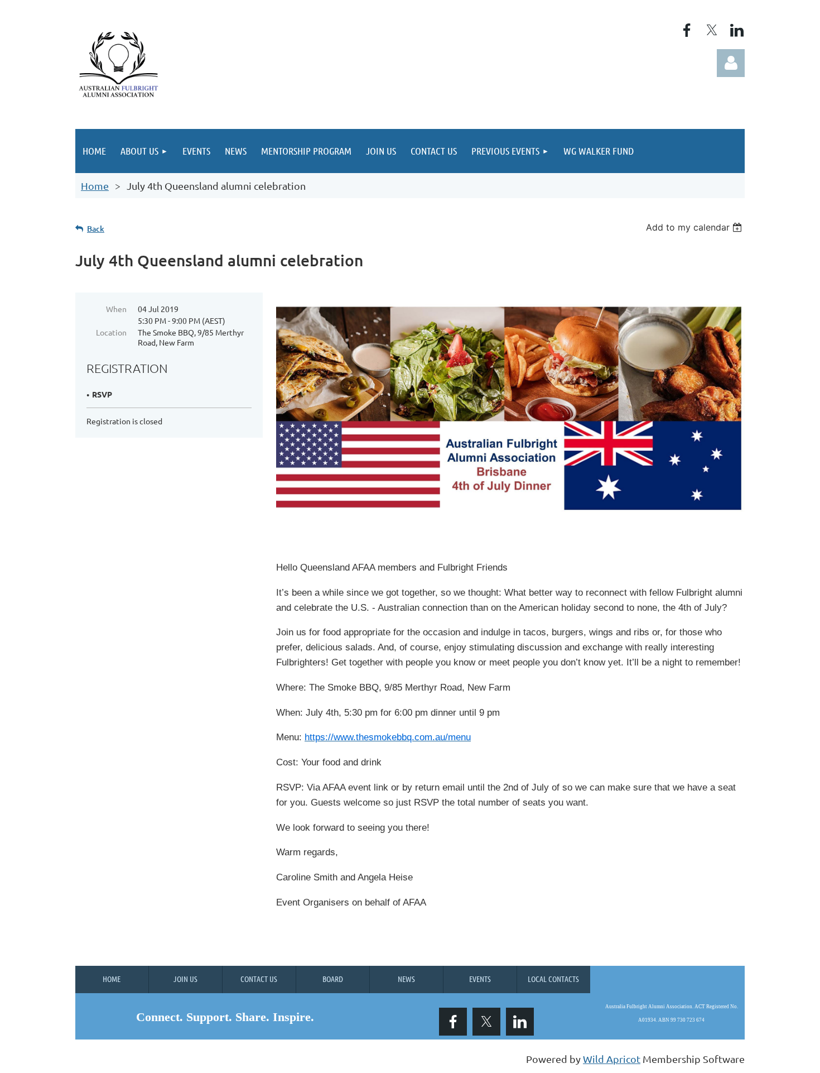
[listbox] (695, 227)
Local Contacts (553, 979)
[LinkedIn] (737, 30)
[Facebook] (686, 30)
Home (95, 185)
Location (111, 332)
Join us (185, 979)
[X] (712, 30)
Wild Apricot (611, 1059)
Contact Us (258, 979)
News (406, 979)
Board (332, 979)
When (116, 309)
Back (95, 228)
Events (480, 979)
